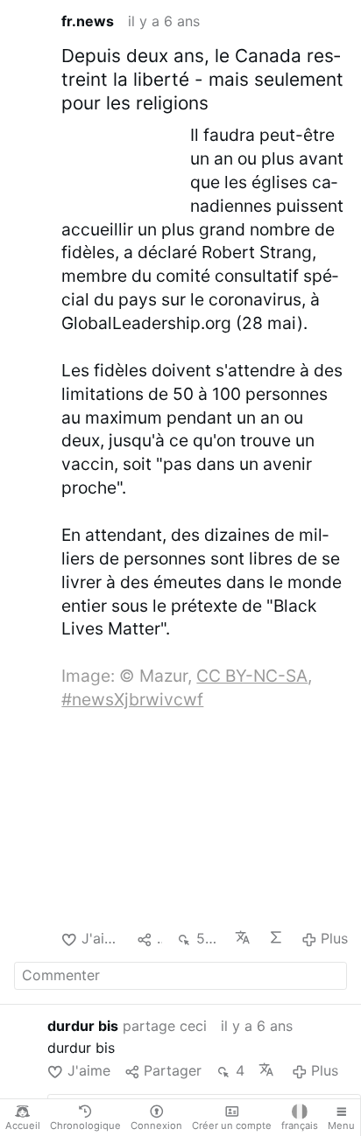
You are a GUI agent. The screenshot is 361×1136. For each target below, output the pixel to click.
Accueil (22, 1125)
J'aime (102, 938)
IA (277, 937)
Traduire (244, 937)
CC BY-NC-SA (252, 675)
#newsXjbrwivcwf (132, 699)
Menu (341, 1125)
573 (208, 938)
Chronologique (85, 1125)
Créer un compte (232, 1125)
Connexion (156, 1125)
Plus (334, 938)
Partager (173, 1070)
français (299, 1125)
